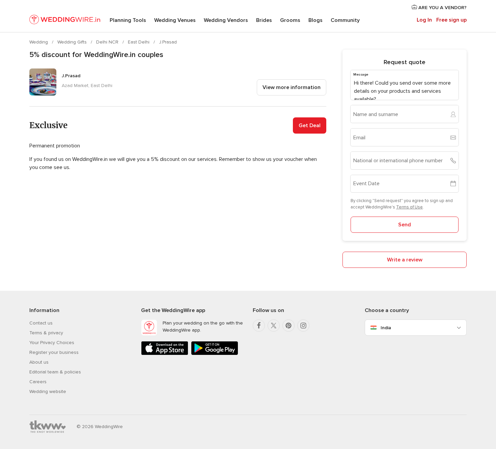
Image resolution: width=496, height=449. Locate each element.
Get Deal (310, 125)
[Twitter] (274, 325)
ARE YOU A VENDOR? (442, 7)
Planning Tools (128, 20)
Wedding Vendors (226, 20)
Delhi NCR (108, 42)
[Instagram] (303, 325)
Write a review (404, 259)
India (386, 328)
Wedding (39, 42)
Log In (424, 20)
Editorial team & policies (55, 372)
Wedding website (47, 391)
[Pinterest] (288, 325)
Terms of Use (409, 207)
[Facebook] (259, 325)
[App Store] (164, 354)
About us (39, 362)
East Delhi (139, 42)
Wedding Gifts (72, 42)
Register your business (54, 352)
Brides (264, 20)
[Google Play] (214, 354)
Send (404, 224)
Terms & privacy (46, 333)
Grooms (290, 20)
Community (345, 20)
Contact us (41, 323)
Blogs (315, 20)
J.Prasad (168, 42)
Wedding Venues (175, 20)
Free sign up (451, 20)
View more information (292, 87)
